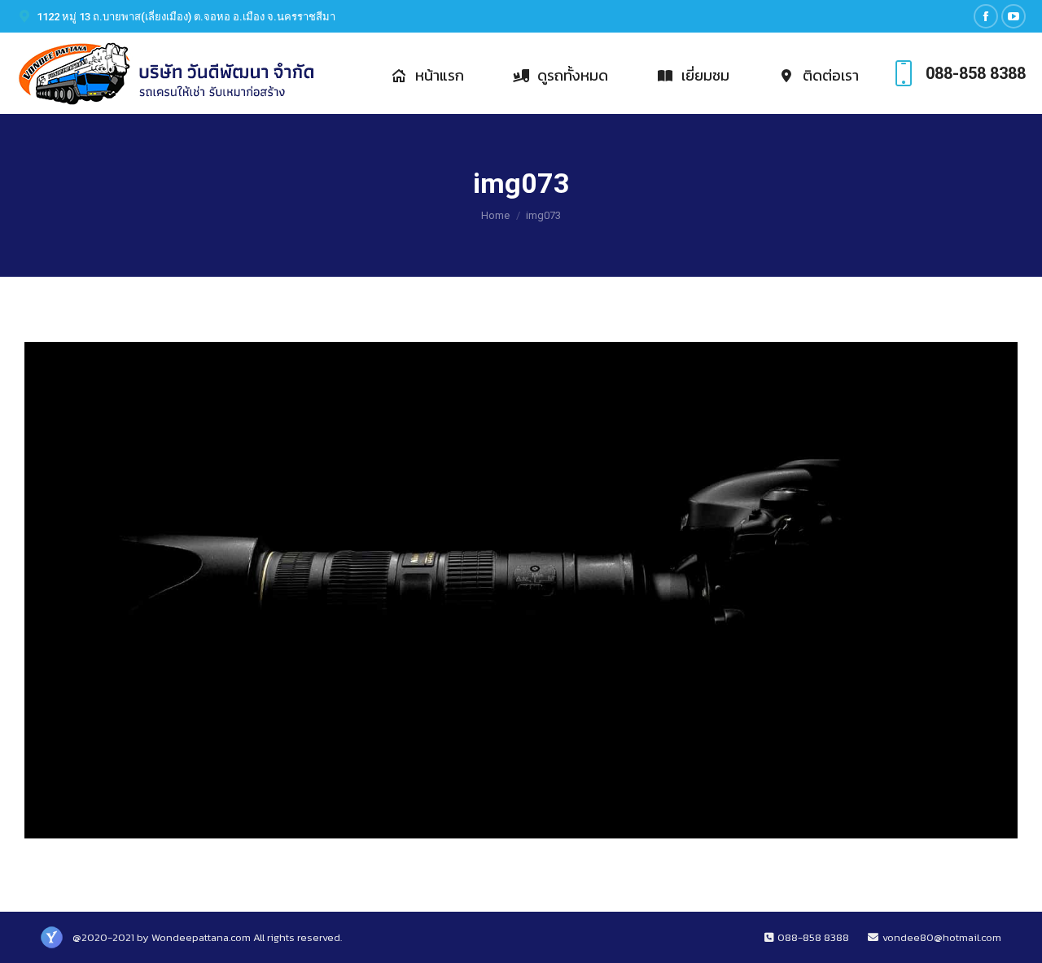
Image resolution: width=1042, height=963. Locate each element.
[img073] (521, 590)
